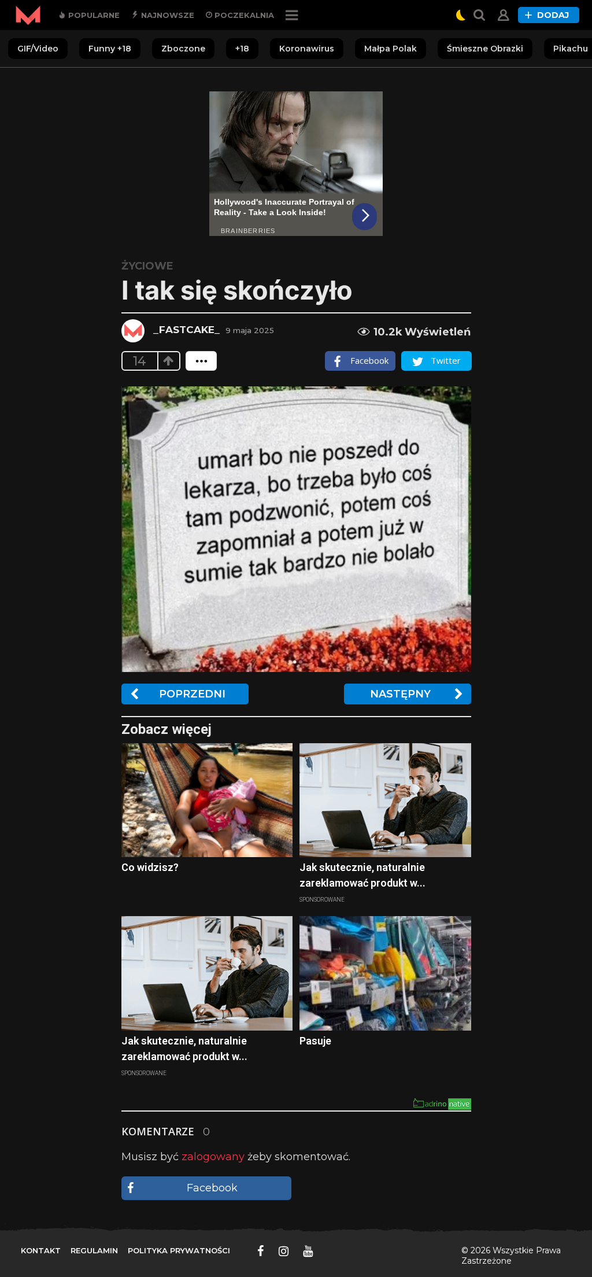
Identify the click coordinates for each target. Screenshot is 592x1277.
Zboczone (183, 48)
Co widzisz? (150, 867)
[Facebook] (260, 1251)
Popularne (93, 15)
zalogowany (213, 1156)
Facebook (212, 1188)
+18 (242, 48)
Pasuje (315, 1041)
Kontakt (41, 1250)
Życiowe (147, 266)
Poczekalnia (243, 15)
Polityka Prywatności (179, 1250)
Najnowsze (166, 15)
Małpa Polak (390, 48)
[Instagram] (283, 1251)
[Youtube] (308, 1251)
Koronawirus (306, 48)
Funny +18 (109, 48)
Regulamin (94, 1250)
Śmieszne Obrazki (485, 48)
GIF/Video (37, 48)
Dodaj (553, 15)
